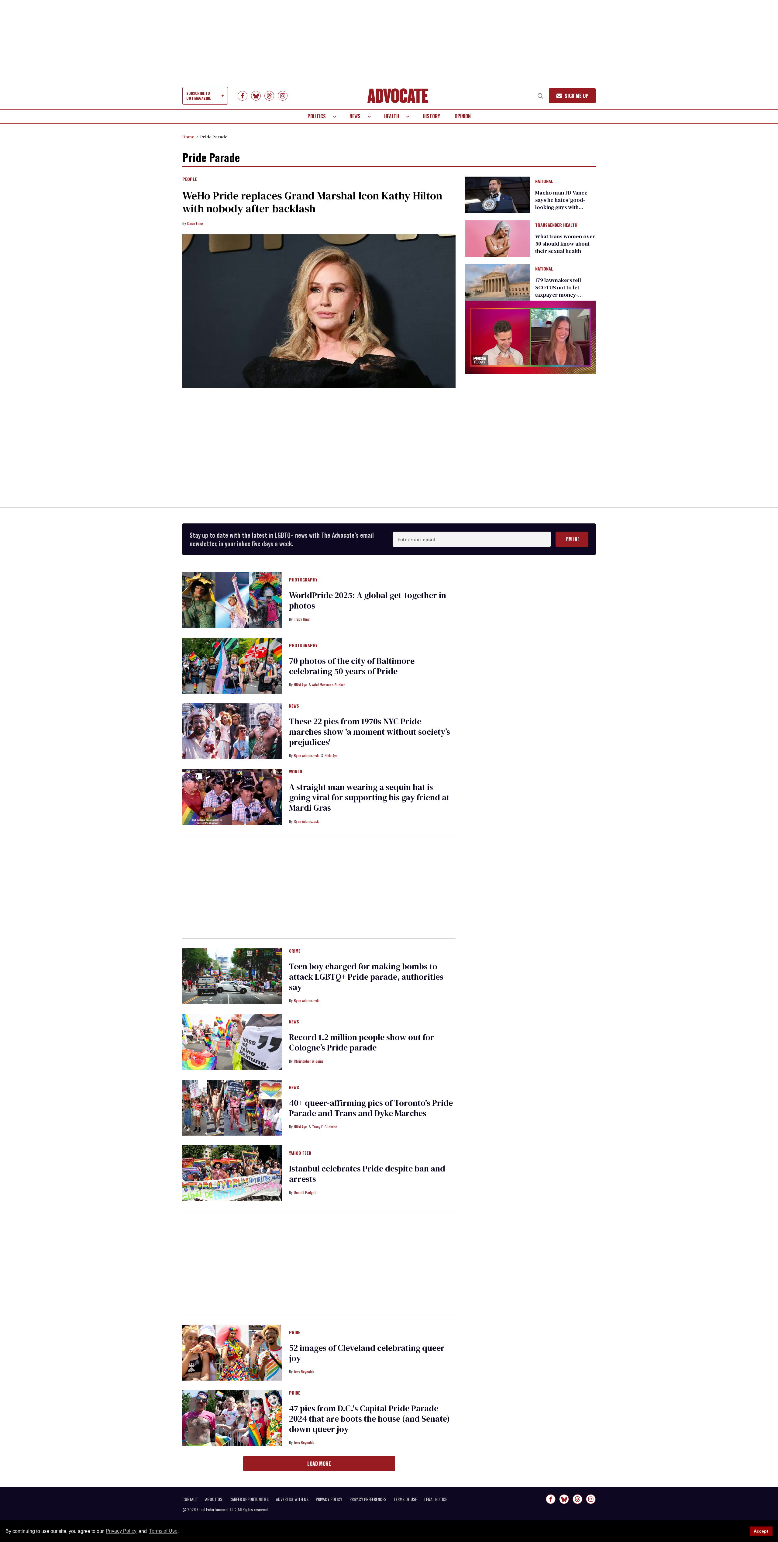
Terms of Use (163, 1531)
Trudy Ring (302, 619)
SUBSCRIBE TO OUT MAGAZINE (198, 96)
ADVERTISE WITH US (292, 1499)
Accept (761, 1531)
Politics (317, 116)
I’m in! (572, 539)
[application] (530, 337)
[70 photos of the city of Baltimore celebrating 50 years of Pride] (232, 665)
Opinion (463, 116)
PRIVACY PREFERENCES (367, 1499)
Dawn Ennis (195, 223)
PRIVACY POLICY (329, 1499)
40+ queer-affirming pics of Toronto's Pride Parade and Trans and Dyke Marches (371, 1108)
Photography (303, 580)
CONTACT (190, 1499)
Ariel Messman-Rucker (328, 684)
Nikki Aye (300, 684)
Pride (294, 1332)
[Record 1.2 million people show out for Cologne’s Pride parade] (232, 1042)
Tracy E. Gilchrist (324, 1126)
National (544, 181)
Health (391, 116)
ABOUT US (213, 1499)
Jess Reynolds (304, 1371)
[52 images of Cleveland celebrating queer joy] (232, 1352)
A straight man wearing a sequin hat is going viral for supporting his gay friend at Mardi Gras (369, 797)
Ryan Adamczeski (306, 755)
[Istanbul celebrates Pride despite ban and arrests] (232, 1173)
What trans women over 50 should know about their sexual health (565, 244)
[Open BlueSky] (256, 96)
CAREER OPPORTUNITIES (249, 1499)
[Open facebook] (242, 96)
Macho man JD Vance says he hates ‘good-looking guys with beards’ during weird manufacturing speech (563, 207)
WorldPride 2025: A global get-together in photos (367, 600)
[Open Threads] (269, 96)
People (189, 179)
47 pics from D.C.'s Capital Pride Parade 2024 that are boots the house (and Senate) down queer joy (369, 1418)
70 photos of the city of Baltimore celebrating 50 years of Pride (352, 666)
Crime (295, 951)
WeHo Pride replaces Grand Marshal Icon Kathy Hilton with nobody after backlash (312, 202)
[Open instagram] (282, 96)
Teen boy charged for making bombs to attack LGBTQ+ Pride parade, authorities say (366, 977)
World (295, 771)
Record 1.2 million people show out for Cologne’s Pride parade (361, 1042)
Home (188, 137)
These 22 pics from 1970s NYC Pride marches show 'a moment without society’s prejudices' (369, 732)
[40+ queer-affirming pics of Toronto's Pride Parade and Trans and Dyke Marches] (232, 1107)
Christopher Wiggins (308, 1061)
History (431, 116)
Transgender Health (556, 225)
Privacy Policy (121, 1531)
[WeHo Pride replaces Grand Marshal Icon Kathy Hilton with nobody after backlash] (319, 311)
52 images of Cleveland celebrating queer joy (367, 1353)
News (354, 116)
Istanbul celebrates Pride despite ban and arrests (367, 1174)
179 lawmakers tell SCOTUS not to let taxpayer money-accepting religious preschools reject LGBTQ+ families (559, 298)
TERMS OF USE (405, 1499)
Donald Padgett (305, 1192)
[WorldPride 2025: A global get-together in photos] (232, 600)
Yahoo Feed (300, 1153)
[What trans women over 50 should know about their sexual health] (497, 238)
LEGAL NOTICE (435, 1499)
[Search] (540, 95)
